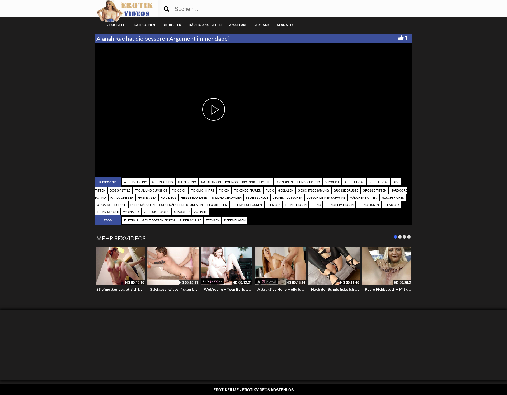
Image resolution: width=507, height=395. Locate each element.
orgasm (103, 204)
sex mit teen (217, 204)
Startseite (116, 24)
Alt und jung (162, 182)
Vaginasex (131, 212)
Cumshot (332, 182)
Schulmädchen (142, 204)
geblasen (285, 190)
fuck (270, 190)
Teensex (212, 220)
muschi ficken (393, 197)
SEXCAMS (262, 24)
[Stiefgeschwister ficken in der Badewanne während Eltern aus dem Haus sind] (172, 266)
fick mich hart (202, 190)
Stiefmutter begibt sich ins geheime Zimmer (134, 289)
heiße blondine (194, 197)
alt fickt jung (135, 182)
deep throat (354, 182)
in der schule (257, 197)
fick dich (179, 190)
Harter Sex (147, 197)
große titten (374, 190)
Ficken (224, 190)
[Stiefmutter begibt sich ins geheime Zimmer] (119, 266)
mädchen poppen (363, 197)
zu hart (200, 212)
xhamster (182, 212)
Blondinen (284, 182)
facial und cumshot (151, 190)
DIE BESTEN (172, 24)
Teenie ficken (296, 204)
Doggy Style (120, 190)
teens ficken (368, 204)
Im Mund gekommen (226, 197)
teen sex (273, 204)
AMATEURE (238, 24)
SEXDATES (285, 24)
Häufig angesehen (205, 24)
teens (316, 204)
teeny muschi (108, 212)
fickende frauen (247, 190)
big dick (248, 182)
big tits (265, 182)
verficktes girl (156, 212)
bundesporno (308, 182)
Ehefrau (131, 220)
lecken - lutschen (287, 197)
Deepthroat (378, 182)
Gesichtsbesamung (313, 190)
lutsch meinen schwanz (326, 197)
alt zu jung (186, 182)
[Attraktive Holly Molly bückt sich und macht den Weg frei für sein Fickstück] (280, 266)
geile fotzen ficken (158, 220)
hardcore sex (121, 197)
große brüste (346, 190)
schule (120, 204)
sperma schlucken (247, 204)
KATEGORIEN (144, 24)
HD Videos (168, 197)
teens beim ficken (339, 204)
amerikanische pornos (219, 182)
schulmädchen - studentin (181, 204)
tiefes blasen (235, 220)
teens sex (391, 204)
